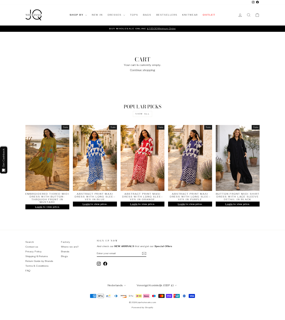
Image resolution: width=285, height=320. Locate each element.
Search (29, 241)
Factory (65, 241)
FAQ (27, 270)
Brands (65, 251)
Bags (147, 15)
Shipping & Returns (36, 256)
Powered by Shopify (142, 307)
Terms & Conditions (36, 265)
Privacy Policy (33, 251)
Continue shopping (142, 70)
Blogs (64, 256)
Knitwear (190, 15)
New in (97, 15)
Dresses (115, 15)
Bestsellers (166, 15)
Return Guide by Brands (39, 261)
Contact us (31, 246)
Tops (134, 15)
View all (142, 113)
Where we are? (70, 246)
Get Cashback (3, 157)
